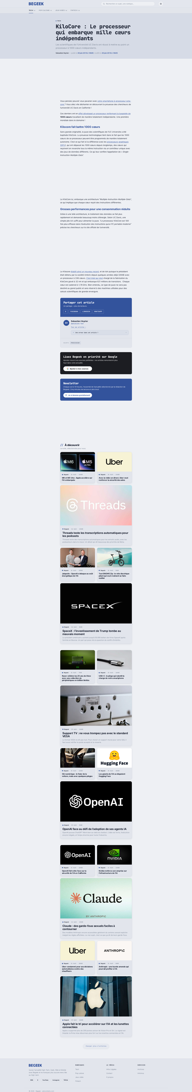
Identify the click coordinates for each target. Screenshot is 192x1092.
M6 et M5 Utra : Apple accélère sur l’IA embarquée (77, 479)
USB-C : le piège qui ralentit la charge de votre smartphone (111, 677)
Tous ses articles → (78, 327)
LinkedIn (86, 311)
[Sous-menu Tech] (34, 10)
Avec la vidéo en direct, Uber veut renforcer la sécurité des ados (113, 479)
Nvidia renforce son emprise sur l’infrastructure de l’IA (113, 872)
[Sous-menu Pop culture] (51, 10)
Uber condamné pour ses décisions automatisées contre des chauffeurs (77, 969)
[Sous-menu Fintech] (79, 10)
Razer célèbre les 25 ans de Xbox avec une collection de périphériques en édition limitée (76, 678)
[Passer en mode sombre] (160, 3)
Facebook (74, 311)
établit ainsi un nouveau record (85, 271)
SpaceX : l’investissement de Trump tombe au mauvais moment (91, 632)
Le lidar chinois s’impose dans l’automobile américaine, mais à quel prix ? (114, 1071)
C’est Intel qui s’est (94, 278)
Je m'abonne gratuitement (79, 395)
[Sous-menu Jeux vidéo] (66, 10)
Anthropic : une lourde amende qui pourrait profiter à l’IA (114, 968)
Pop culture (44, 10)
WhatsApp (98, 311)
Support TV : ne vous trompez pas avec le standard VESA (95, 735)
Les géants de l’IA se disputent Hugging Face (112, 775)
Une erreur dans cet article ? (86, 333)
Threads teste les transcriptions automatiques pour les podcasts (95, 534)
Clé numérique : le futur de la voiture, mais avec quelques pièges (77, 775)
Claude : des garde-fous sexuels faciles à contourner (88, 927)
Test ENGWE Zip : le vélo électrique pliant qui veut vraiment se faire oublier (114, 575)
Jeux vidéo (60, 10)
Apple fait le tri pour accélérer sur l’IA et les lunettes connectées (95, 1025)
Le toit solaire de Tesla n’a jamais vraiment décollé (76, 1070)
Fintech (74, 10)
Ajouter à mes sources (79, 369)
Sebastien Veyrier (62, 53)
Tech (31, 10)
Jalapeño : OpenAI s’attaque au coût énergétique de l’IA (77, 574)
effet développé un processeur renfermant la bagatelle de (104, 113)
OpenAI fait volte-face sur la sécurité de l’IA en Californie (74, 872)
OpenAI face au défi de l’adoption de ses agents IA (94, 829)
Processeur (75, 343)
